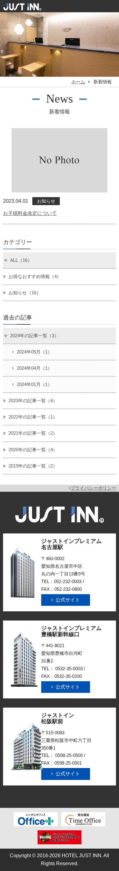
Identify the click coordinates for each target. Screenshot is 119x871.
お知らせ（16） (25, 292)
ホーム (78, 81)
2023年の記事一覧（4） (33, 400)
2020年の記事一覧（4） (33, 449)
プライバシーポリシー (93, 488)
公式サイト (68, 599)
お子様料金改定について (30, 213)
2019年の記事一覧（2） (33, 466)
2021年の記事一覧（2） (33, 433)
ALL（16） (21, 260)
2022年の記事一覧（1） (33, 416)
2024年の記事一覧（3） (34, 335)
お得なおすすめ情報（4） (35, 276)
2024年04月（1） (34, 368)
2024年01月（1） (34, 384)
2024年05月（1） (34, 352)
